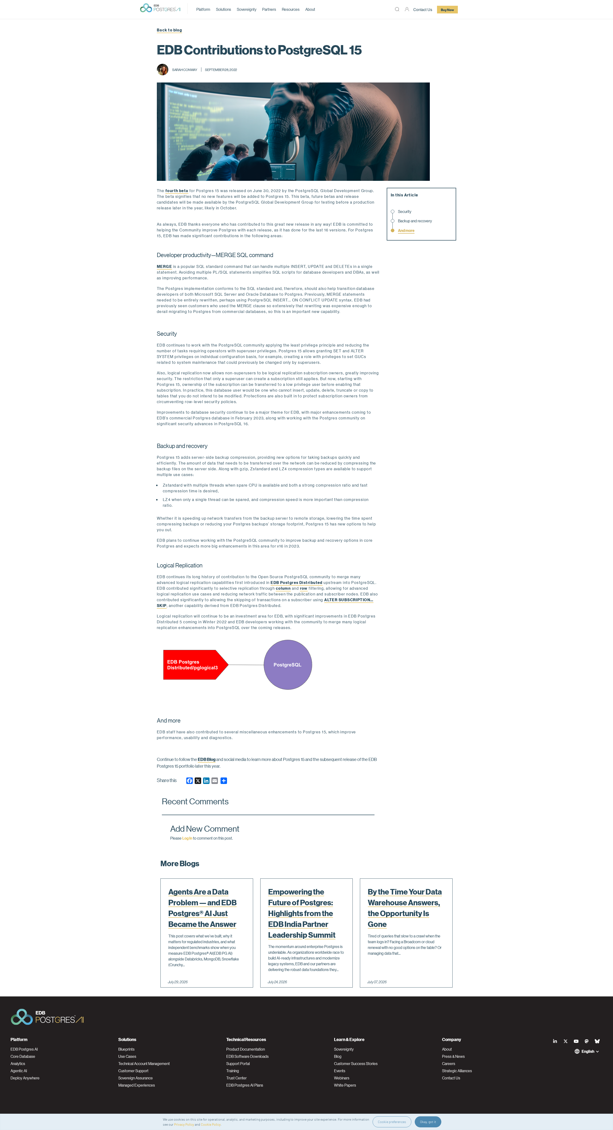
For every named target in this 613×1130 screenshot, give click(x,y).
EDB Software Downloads (247, 1056)
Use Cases (127, 1056)
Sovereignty (246, 9)
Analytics (18, 1063)
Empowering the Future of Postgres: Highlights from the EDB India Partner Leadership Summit (301, 913)
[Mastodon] (587, 1041)
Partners (269, 9)
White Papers (345, 1085)
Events (339, 1071)
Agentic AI (19, 1071)
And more (406, 230)
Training (232, 1071)
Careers (448, 1063)
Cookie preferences (392, 1122)
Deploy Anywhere (25, 1078)
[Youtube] (576, 1041)
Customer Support (133, 1071)
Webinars (341, 1078)
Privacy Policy (184, 1124)
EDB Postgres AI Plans (244, 1085)
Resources (291, 9)
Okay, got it (428, 1122)
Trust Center (236, 1078)
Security (405, 211)
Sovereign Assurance (135, 1078)
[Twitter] (565, 1041)
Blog (337, 1056)
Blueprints (126, 1049)
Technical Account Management (144, 1063)
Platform (203, 9)
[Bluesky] (597, 1041)
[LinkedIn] (555, 1041)
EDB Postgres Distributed (297, 582)
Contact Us (422, 9)
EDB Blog (207, 759)
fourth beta (176, 190)
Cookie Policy (211, 1124)
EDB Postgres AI (24, 1049)
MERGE (164, 266)
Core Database (23, 1056)
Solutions (223, 9)
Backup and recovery (415, 221)
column (283, 588)
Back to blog (169, 29)
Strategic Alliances (457, 1071)
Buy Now (447, 9)
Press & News (453, 1056)
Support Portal (238, 1063)
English (588, 1051)
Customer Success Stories (356, 1063)
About (310, 9)
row (304, 588)
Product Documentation (245, 1049)
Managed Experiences (136, 1085)
